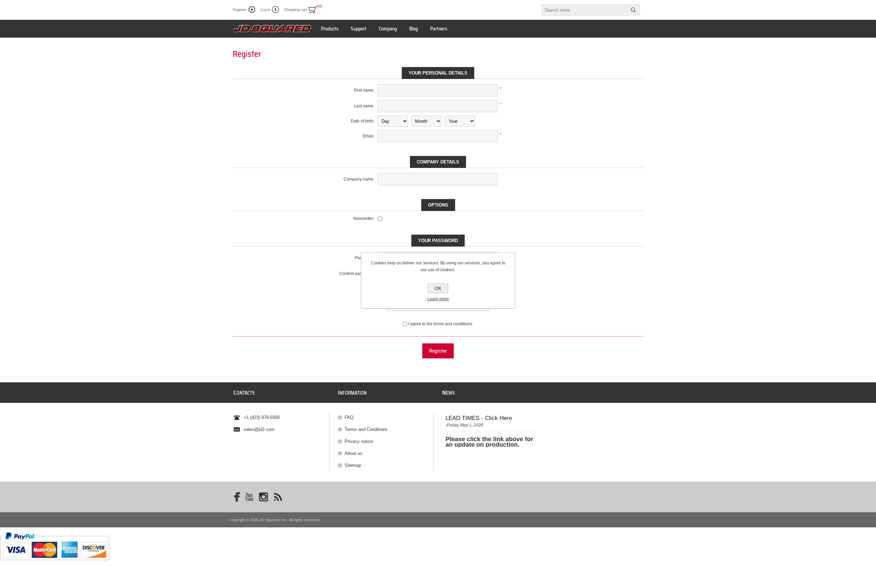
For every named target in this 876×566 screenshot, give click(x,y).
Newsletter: (363, 218)
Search (633, 9)
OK (438, 288)
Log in (265, 10)
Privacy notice (359, 441)
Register (240, 10)
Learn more (438, 299)
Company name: (359, 179)
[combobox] (584, 9)
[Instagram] (263, 496)
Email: (368, 136)
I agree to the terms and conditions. (440, 323)
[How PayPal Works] (54, 563)
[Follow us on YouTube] (249, 496)
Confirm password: (356, 273)
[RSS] (277, 496)
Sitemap (353, 465)
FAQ (349, 417)
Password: (364, 257)
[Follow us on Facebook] (234, 496)
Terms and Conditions (366, 429)
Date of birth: (362, 121)
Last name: (364, 106)
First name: (364, 90)
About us (353, 453)
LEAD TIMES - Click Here (479, 418)
